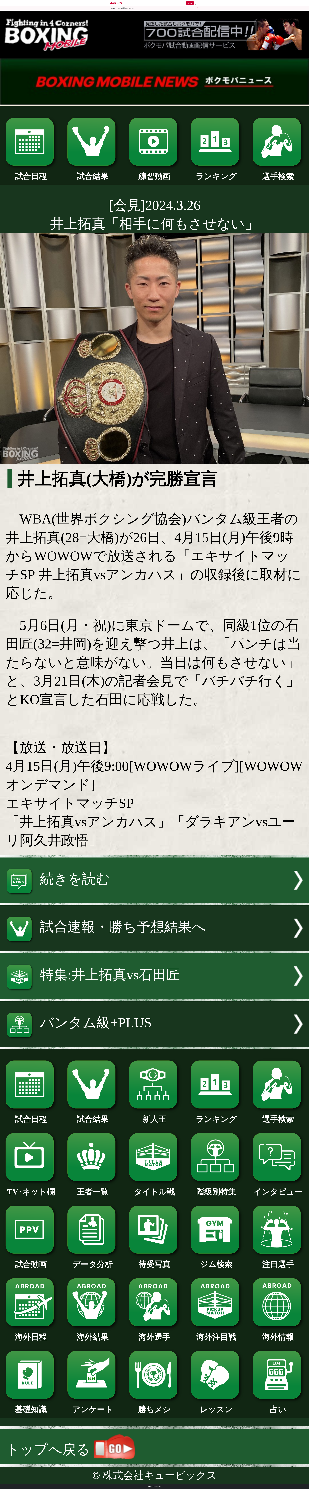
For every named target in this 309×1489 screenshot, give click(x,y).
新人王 (154, 1119)
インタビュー (278, 1191)
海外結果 (93, 1336)
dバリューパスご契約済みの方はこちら (122, 8)
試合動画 (31, 1264)
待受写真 (154, 1264)
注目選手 (278, 1264)
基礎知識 (31, 1409)
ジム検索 (216, 1264)
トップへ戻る (50, 1449)
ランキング (216, 176)
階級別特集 (216, 1191)
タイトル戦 (154, 1191)
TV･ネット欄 (31, 1191)
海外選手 (154, 1336)
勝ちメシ (154, 1409)
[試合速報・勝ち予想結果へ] (154, 946)
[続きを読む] (154, 898)
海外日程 (31, 1336)
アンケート (92, 1409)
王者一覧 (93, 1191)
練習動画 (154, 176)
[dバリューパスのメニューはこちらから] (197, 3)
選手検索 (278, 176)
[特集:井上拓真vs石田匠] (154, 994)
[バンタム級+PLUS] (154, 1042)
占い (278, 1409)
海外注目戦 (216, 1336)
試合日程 (31, 176)
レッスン (216, 1409)
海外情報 (278, 1336)
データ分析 (93, 1264)
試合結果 (93, 176)
